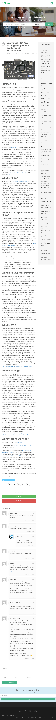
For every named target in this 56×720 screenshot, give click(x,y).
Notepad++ (20, 442)
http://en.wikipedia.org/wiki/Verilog (12, 433)
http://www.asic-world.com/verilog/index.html (15, 435)
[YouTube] (30, 711)
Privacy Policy (5, 715)
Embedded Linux (45, 81)
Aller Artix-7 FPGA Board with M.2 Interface (45, 50)
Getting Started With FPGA (35, 20)
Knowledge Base (23, 20)
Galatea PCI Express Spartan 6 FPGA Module (46, 94)
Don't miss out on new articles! (28, 690)
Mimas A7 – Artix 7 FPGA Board (18, 172)
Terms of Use (13, 715)
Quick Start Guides (45, 176)
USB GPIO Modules (45, 230)
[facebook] (14, 485)
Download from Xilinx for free (22, 445)
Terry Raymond (14, 618)
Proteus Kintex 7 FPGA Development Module (45, 171)
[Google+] (35, 711)
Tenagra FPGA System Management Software (46, 217)
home (15, 20)
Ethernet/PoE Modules (46, 83)
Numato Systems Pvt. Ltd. (24, 717)
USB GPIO (14, 27)
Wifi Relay (43, 250)
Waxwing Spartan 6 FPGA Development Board (45, 243)
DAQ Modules (44, 63)
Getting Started (44, 98)
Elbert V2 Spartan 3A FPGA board (15, 456)
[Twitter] (20, 711)
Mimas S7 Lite (44, 132)
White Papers (44, 248)
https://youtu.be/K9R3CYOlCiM (17, 571)
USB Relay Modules (45, 235)
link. (8, 174)
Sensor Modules (45, 190)
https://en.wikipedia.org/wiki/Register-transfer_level (17, 366)
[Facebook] (25, 711)
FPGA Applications (45, 88)
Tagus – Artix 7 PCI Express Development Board (46, 207)
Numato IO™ (44, 155)
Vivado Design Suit (45, 239)
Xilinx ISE (13, 147)
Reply (33, 513)
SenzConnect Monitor (46, 192)
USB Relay (19, 27)
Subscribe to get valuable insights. (28, 692)
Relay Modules (44, 178)
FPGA (24, 27)
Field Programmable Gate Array (20, 181)
